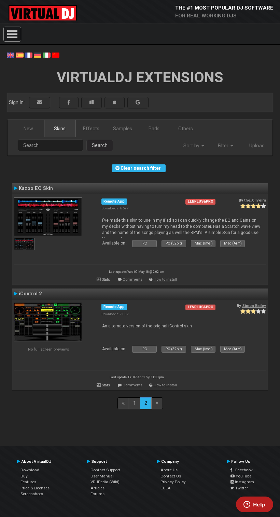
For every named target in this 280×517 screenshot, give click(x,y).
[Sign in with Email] (39, 102)
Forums (97, 493)
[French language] (28, 54)
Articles (97, 488)
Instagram (244, 481)
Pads (154, 128)
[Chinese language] (55, 54)
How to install (165, 279)
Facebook (242, 470)
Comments (132, 279)
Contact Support (105, 470)
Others (185, 128)
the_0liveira (255, 200)
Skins (60, 128)
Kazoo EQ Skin (36, 188)
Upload (257, 145)
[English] (10, 54)
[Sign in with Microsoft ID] (91, 102)
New (28, 128)
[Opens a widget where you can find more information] (254, 505)
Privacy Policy (173, 481)
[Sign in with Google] (138, 102)
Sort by (192, 145)
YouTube (243, 476)
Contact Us (170, 476)
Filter (224, 145)
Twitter (241, 488)
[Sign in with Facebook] (69, 102)
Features (28, 481)
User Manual (102, 476)
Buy (24, 476)
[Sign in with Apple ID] (114, 102)
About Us (169, 470)
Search (100, 145)
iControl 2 (30, 293)
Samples (122, 128)
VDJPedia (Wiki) (105, 481)
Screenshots (31, 493)
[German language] (37, 54)
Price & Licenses (35, 488)
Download (29, 470)
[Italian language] (46, 54)
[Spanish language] (19, 54)
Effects (91, 128)
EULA (165, 488)
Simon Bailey (254, 305)
